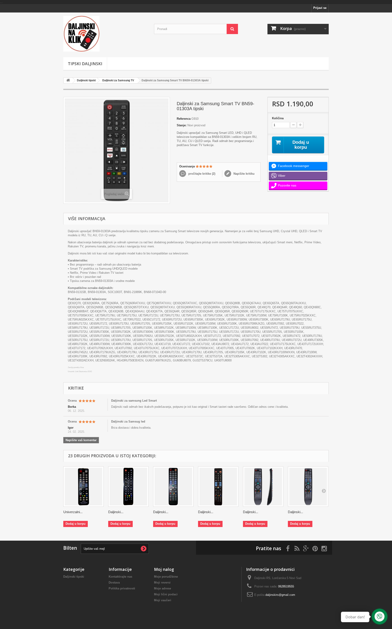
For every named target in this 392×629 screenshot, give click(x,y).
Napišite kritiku (244, 173)
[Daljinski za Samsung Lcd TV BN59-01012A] (263, 486)
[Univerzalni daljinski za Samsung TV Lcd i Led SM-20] (83, 486)
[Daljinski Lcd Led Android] (105, 34)
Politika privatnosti (122, 588)
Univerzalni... (73, 512)
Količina (278, 118)
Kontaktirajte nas (120, 576)
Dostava (114, 582)
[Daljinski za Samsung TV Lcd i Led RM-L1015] (173, 486)
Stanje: (181, 125)
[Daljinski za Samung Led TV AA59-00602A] (128, 486)
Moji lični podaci (166, 594)
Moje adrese (162, 588)
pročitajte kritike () (201, 173)
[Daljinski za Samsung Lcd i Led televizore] (308, 486)
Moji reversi (162, 582)
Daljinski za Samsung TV (118, 80)
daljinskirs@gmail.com (280, 595)
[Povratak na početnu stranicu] (68, 80)
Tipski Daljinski (85, 63)
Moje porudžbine (166, 576)
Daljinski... (115, 512)
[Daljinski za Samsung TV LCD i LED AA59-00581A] (218, 486)
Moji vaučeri (162, 600)
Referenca (184, 118)
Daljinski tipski (86, 80)
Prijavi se (319, 8)
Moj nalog (164, 569)
